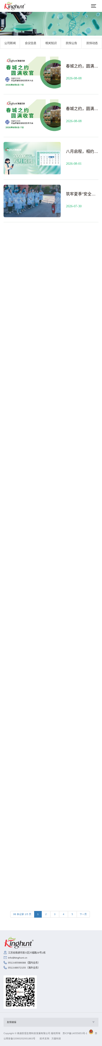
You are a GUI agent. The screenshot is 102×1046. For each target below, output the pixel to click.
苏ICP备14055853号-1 (75, 1033)
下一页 (83, 914)
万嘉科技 (56, 1038)
